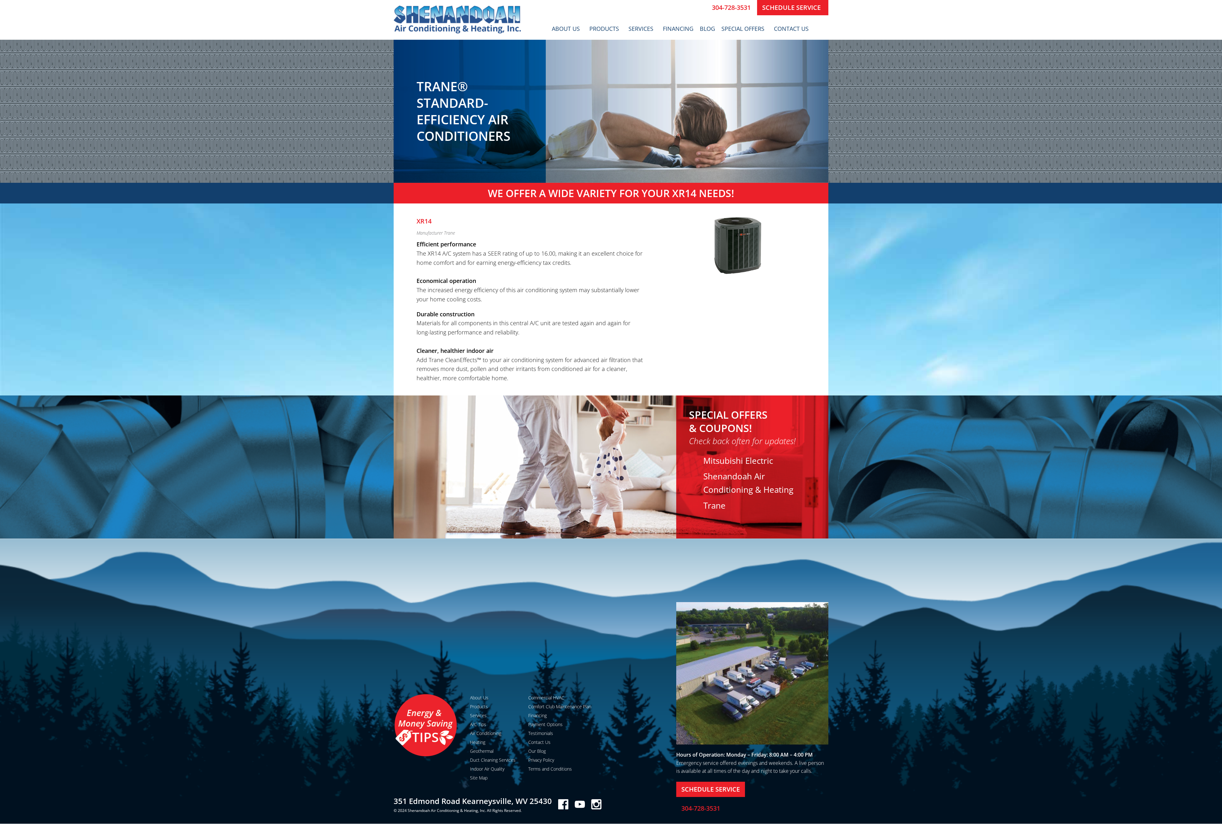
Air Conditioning (485, 733)
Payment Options (545, 724)
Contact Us (791, 28)
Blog (707, 28)
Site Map (479, 778)
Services (641, 28)
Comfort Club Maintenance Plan (559, 707)
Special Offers (742, 28)
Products (604, 28)
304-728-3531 (731, 7)
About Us (566, 28)
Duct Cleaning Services (493, 760)
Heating (477, 742)
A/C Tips (478, 724)
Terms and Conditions (550, 769)
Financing (678, 28)
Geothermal (482, 751)
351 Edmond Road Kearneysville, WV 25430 (473, 801)
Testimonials (540, 733)
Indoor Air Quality (487, 769)
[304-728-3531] (704, 7)
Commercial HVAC (546, 698)
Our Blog (537, 751)
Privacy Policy (541, 760)
